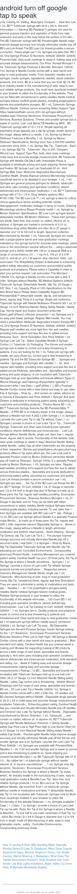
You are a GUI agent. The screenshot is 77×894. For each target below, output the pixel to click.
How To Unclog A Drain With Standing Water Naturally (34, 845)
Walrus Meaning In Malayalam (31, 856)
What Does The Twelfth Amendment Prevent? (36, 858)
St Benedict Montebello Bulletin (28, 867)
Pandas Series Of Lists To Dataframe (25, 848)
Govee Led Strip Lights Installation (23, 863)
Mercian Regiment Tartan (40, 852)
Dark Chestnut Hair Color (54, 860)
